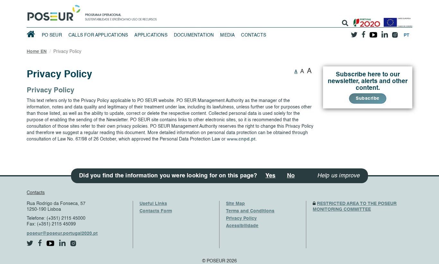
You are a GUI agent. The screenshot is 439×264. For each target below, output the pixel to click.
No (291, 176)
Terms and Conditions (250, 211)
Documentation (194, 35)
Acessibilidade (242, 226)
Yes (270, 176)
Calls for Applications (98, 35)
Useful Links (153, 203)
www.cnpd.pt (241, 139)
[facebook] (364, 32)
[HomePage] (53, 11)
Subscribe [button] (368, 98)
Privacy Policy (241, 218)
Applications (150, 35)
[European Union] (396, 20)
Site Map (235, 203)
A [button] (295, 72)
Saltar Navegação (177, 3)
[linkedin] (385, 32)
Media (227, 35)
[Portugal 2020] (365, 20)
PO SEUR (52, 35)
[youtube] (374, 32)
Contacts (253, 35)
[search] (345, 23)
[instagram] (395, 32)
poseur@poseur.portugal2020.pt (62, 233)
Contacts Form (155, 211)
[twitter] (354, 32)
